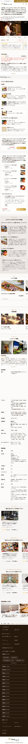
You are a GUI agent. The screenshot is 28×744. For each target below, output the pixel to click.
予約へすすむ (21, 148)
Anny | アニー (16, 722)
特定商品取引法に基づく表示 (7, 647)
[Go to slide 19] (16, 620)
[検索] (23, 4)
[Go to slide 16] (14, 620)
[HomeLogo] (14, 739)
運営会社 (16, 636)
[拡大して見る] (4, 88)
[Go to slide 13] (12, 620)
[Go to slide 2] (13, 565)
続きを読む (13, 73)
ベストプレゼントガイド (6, 726)
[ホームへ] (6, 4)
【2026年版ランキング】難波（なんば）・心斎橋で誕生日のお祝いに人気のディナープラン (9, 616)
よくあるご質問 (5, 629)
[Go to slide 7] (8, 620)
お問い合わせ (16, 629)
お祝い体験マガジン (18, 726)
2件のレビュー (22, 40)
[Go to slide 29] (23, 620)
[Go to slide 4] (6, 620)
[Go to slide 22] (18, 620)
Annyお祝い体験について (6, 636)
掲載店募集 (4, 733)
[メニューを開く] (26, 4)
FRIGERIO (3, 355)
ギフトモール (4, 722)
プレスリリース (5, 640)
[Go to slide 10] (10, 620)
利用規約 (16, 640)
